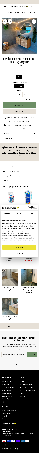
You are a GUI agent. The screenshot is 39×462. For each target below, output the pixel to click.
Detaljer (6, 133)
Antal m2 (19, 90)
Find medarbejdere (26, 384)
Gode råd (5, 416)
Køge (28, 153)
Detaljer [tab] (19, 213)
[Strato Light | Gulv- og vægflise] (10, 306)
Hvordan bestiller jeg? (10, 167)
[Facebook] (16, 364)
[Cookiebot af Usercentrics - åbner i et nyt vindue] (28, 207)
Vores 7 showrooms (26, 387)
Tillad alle (19, 247)
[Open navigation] (5, 6)
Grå (19, 77)
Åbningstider (6, 384)
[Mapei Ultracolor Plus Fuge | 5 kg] (11, 197)
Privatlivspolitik (6, 393)
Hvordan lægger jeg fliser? (11, 171)
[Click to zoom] (34, 21)
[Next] (10, 21)
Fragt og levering (7, 396)
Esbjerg (16, 153)
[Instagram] (21, 364)
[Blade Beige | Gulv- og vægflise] (10, 277)
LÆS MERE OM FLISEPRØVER (21, 121)
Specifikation (8, 138)
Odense (33, 153)
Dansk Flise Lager (13, 449)
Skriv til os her (13, 429)
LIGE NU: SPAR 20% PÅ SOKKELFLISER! (20, 118)
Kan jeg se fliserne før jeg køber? (14, 176)
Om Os (22, 381)
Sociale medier (6, 413)
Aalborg (4, 153)
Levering (5, 180)
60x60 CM (19, 86)
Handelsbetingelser (8, 387)
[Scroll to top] (35, 458)
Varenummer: (17, 129)
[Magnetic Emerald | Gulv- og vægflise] (29, 277)
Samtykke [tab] (7, 213)
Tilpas (18, 253)
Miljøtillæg (5, 402)
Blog (3, 419)
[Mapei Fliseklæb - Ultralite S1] (28, 197)
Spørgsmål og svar (8, 381)
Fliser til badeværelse (9, 410)
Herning (22, 153)
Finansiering (5, 399)
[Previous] (5, 21)
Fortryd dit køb (7, 390)
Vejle (19, 155)
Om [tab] (32, 213)
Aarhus (10, 153)
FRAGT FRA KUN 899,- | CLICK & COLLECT (21, 125)
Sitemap (22, 396)
